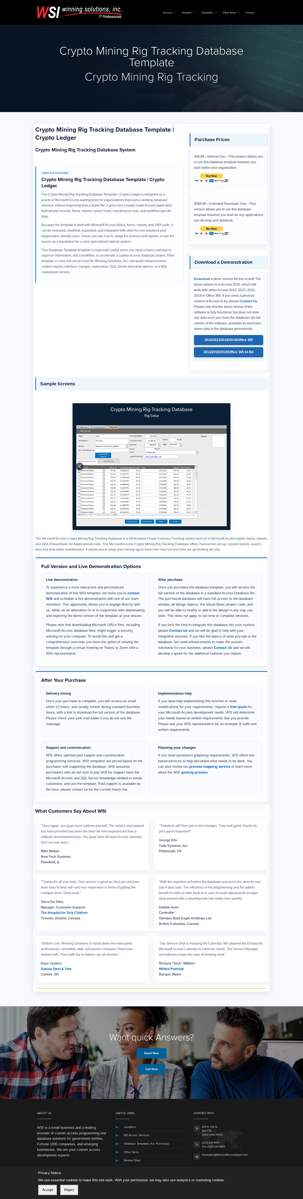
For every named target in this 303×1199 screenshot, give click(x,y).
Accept (47, 1190)
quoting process (194, 747)
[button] (80, 453)
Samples (187, 13)
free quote (238, 681)
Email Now (151, 1027)
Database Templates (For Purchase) (146, 1118)
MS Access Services (137, 1109)
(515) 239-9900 (211, 1117)
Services (167, 13)
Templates (207, 13)
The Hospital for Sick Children (64, 887)
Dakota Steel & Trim (56, 943)
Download (202, 279)
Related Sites (132, 1135)
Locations (130, 1101)
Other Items (229, 13)
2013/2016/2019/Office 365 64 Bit (229, 352)
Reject (69, 1190)
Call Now (151, 1043)
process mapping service (209, 741)
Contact (250, 13)
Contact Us (248, 301)
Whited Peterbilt (171, 943)
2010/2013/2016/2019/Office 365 (228, 340)
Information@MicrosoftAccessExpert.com (225, 1129)
